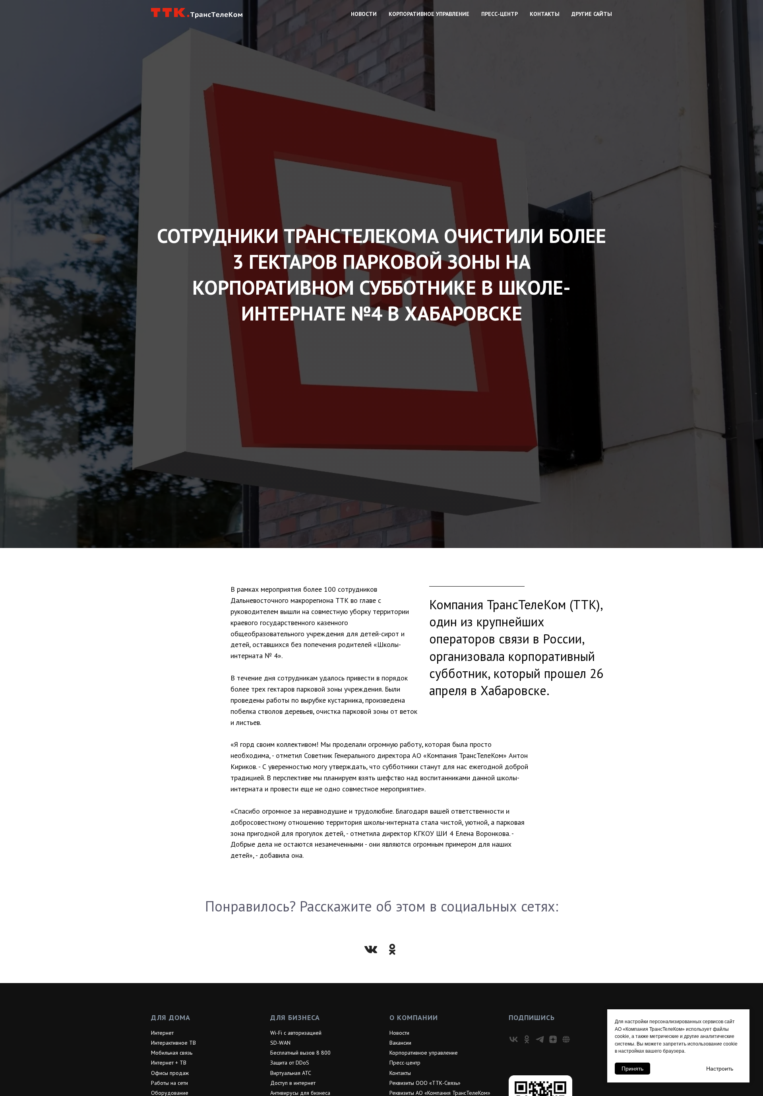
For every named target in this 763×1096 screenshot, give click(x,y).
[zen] (553, 1039)
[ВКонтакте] (371, 949)
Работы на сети (169, 1082)
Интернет (162, 1032)
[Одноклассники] (392, 949)
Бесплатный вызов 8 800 (300, 1052)
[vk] (514, 1039)
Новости (364, 13)
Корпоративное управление (429, 13)
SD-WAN (280, 1042)
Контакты (545, 13)
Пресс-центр (499, 13)
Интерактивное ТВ (173, 1042)
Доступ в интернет (293, 1082)
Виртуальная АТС (290, 1073)
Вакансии (400, 1042)
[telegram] (540, 1039)
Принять (632, 1068)
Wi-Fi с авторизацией (295, 1032)
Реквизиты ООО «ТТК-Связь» (425, 1082)
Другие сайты (591, 13)
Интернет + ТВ (168, 1062)
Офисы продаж (170, 1073)
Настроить (719, 1068)
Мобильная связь (171, 1052)
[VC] (566, 1039)
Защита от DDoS (289, 1062)
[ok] (527, 1039)
